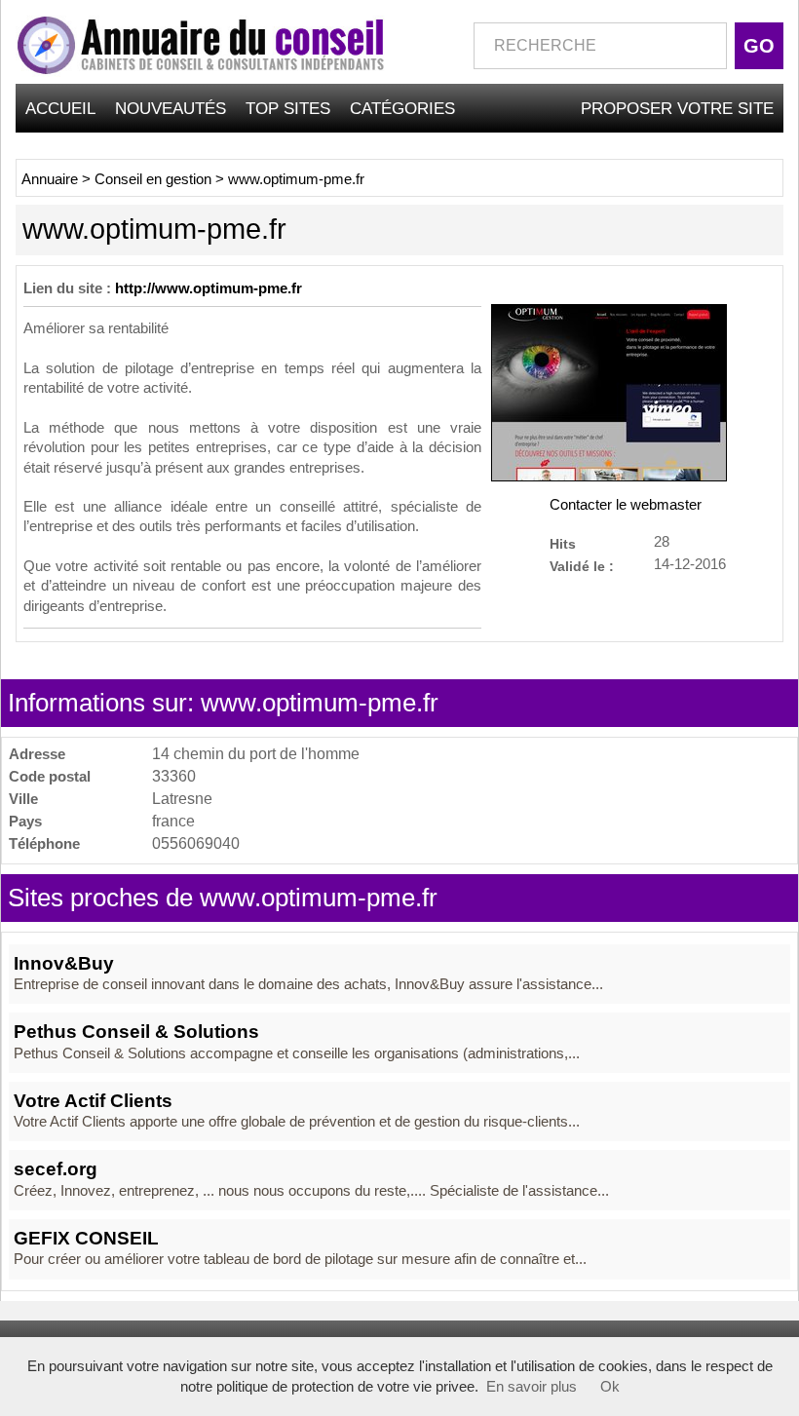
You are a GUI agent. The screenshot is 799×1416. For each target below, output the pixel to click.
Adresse (37, 753)
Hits (563, 543)
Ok (610, 1387)
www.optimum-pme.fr (296, 179)
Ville (23, 798)
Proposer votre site (677, 108)
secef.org (55, 1169)
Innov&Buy (64, 963)
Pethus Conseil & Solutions (136, 1031)
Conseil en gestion (153, 179)
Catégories (402, 108)
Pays (25, 821)
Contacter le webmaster (626, 505)
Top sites (288, 108)
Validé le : (582, 565)
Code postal (50, 776)
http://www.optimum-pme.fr (208, 288)
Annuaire (49, 179)
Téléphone (44, 843)
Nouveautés (170, 108)
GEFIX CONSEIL (86, 1238)
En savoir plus (531, 1387)
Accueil (60, 108)
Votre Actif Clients (93, 1101)
